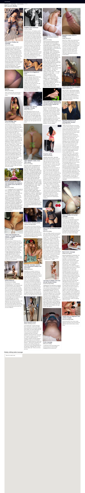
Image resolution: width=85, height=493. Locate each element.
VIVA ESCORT (7, 1)
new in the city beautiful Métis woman (52, 229)
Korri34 (7, 89)
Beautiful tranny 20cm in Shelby (69, 36)
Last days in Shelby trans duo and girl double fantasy (51, 281)
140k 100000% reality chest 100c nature (32, 161)
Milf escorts (7, 4)
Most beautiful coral (30, 322)
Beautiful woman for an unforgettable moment (69, 121)
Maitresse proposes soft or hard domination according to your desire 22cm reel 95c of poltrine (13, 184)
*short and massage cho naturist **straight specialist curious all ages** (13, 236)
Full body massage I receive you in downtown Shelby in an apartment (32, 266)
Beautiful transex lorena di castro (50, 37)
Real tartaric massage (68, 252)
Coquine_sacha (47, 154)
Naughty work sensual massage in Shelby (30, 107)
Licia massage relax (10, 121)
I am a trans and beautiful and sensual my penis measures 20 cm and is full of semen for (52, 103)
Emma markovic (9, 280)
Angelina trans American (31, 27)
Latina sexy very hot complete (71, 87)
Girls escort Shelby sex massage (11, 42)
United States (13, 4)
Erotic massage (47, 342)
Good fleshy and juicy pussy (32, 222)
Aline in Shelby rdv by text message (69, 215)
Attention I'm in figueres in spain (31, 72)
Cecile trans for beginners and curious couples (71, 317)
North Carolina (20, 4)
